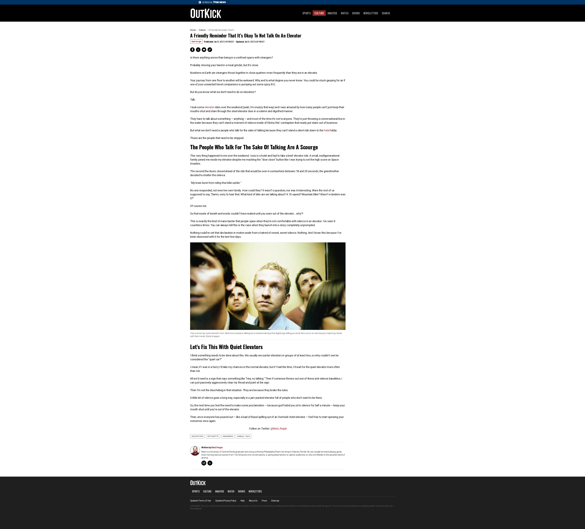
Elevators (198, 436)
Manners (228, 436)
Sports (306, 13)
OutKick (206, 13)
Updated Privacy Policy (225, 500)
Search (386, 13)
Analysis (332, 13)
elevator (209, 107)
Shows (356, 13)
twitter (209, 463)
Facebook (192, 49)
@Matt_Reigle (278, 428)
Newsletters (370, 13)
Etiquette (214, 436)
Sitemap (275, 500)
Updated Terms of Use (200, 500)
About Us (253, 500)
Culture (319, 13)
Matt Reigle (196, 42)
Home (193, 30)
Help (243, 500)
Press (264, 500)
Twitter (198, 49)
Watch (344, 13)
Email (204, 49)
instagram (203, 463)
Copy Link (209, 49)
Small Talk (244, 436)
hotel (327, 130)
